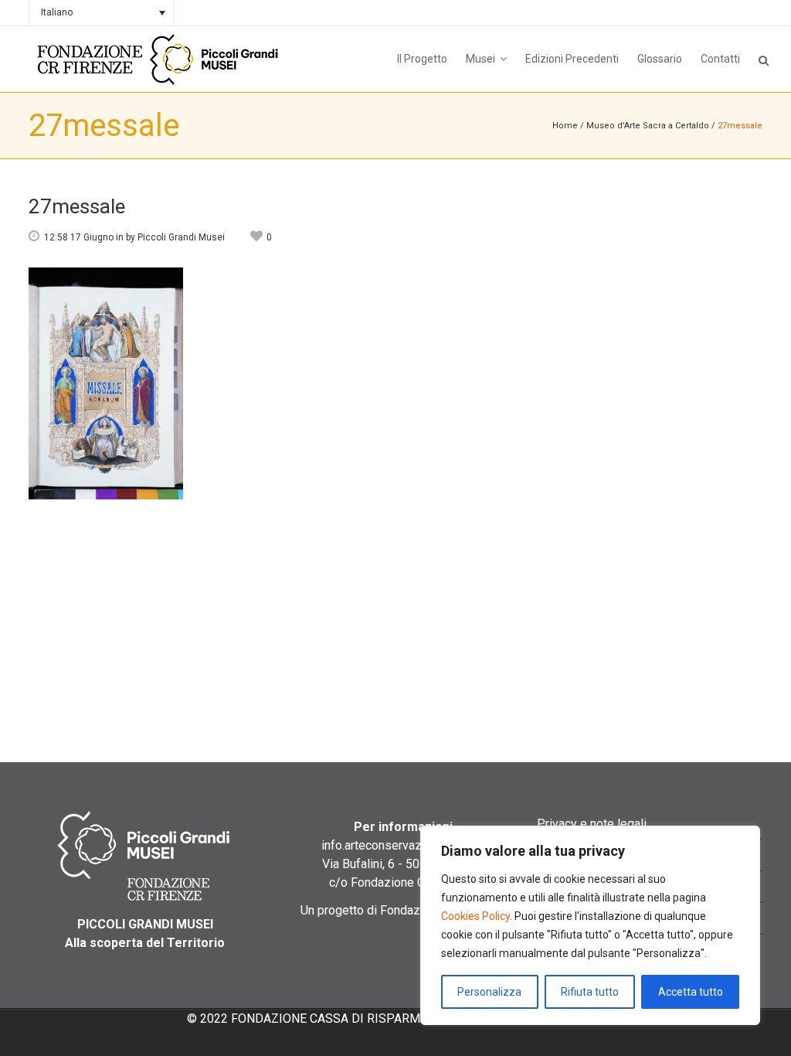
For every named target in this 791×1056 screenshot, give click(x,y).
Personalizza (489, 992)
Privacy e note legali (592, 823)
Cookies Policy (475, 916)
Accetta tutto (690, 992)
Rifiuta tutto (590, 992)
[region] (590, 925)
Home (565, 126)
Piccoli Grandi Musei (181, 237)
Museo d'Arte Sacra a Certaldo (647, 126)
